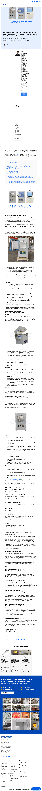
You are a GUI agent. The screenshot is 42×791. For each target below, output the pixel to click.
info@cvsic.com (23, 767)
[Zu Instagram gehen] (39, 1)
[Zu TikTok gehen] (40, 1)
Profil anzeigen (24, 94)
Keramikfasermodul (18, 134)
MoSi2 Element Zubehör (4, 782)
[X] (21, 101)
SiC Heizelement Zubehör (17, 121)
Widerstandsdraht (5, 779)
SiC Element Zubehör (3, 785)
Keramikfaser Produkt (17, 128)
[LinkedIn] (23, 101)
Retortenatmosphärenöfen (14, 479)
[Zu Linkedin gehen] (32, 1)
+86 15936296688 (23, 761)
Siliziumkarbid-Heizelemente (4, 766)
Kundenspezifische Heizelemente (18, 117)
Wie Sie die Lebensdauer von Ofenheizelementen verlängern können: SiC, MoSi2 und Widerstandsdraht (4, 662)
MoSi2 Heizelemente (17, 112)
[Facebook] (19, 101)
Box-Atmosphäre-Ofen (10, 231)
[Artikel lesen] (5, 652)
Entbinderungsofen (18, 143)
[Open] (39, 4)
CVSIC (17, 154)
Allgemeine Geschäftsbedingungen (27, 789)
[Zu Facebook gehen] (37, 1)
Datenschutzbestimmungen (16, 789)
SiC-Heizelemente (17, 109)
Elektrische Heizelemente (4, 762)
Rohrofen (16, 141)
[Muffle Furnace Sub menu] (19, 146)
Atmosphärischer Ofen (17, 139)
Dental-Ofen (17, 136)
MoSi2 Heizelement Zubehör (17, 124)
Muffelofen (12, 773)
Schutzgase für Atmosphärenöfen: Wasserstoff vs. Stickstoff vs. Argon (26, 661)
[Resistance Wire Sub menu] (22, 115)
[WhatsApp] (14, 631)
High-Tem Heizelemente (4, 777)
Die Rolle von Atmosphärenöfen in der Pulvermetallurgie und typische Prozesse (15, 661)
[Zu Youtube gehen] (36, 1)
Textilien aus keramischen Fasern (17, 131)
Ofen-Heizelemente (5, 771)
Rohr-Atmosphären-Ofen (12, 316)
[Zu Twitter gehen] (34, 1)
